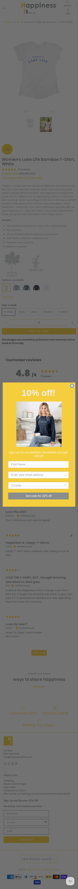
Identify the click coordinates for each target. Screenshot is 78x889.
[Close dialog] (72, 386)
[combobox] (37, 485)
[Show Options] (65, 485)
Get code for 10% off (39, 495)
